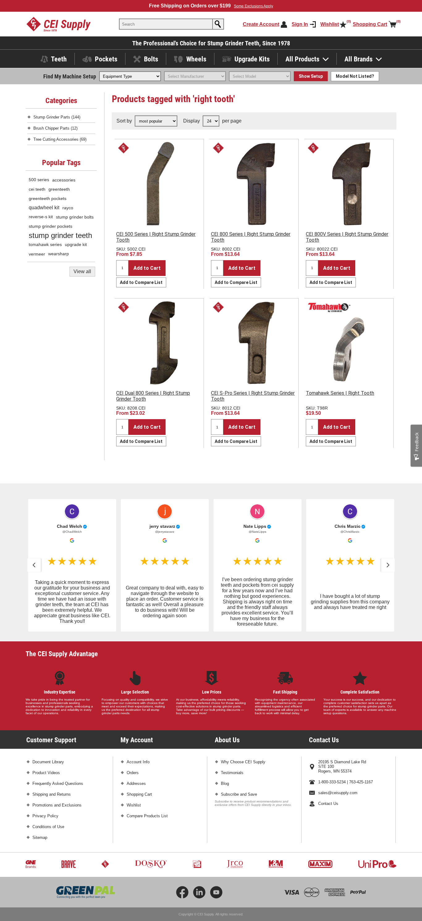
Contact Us (328, 803)
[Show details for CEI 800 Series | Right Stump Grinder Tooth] (254, 184)
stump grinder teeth (60, 235)
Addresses (136, 783)
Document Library (48, 762)
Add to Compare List (141, 282)
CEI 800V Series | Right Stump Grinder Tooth (347, 237)
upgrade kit (76, 244)
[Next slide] (388, 565)
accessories (63, 179)
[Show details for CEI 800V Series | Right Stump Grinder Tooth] (349, 184)
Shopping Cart (139, 794)
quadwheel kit (44, 207)
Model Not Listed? (355, 76)
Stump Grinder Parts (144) (56, 117)
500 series (39, 179)
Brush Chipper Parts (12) (55, 128)
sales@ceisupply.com (337, 792)
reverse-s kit (41, 217)
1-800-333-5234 (332, 782)
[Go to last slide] (34, 565)
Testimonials (232, 772)
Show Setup (311, 76)
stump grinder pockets (50, 226)
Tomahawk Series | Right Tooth (340, 393)
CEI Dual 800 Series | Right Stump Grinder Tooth (153, 396)
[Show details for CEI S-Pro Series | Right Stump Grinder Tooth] (254, 343)
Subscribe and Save (239, 794)
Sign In (300, 24)
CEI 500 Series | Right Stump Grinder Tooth (156, 237)
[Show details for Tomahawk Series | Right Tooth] (349, 343)
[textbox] (166, 24)
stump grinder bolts (75, 217)
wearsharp (58, 254)
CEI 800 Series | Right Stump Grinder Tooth (250, 237)
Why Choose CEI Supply (243, 762)
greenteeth (59, 189)
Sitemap (39, 837)
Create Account (261, 24)
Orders (133, 772)
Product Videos (46, 772)
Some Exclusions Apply (253, 6)
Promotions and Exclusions (57, 805)
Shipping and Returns (51, 794)
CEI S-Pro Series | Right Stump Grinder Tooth (253, 396)
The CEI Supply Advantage (62, 653)
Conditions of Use (48, 826)
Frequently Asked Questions (57, 783)
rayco (67, 207)
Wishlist (134, 805)
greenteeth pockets (47, 198)
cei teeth (37, 189)
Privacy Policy (45, 816)
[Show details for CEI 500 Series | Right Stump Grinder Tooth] (159, 184)
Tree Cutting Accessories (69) (60, 139)
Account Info (138, 762)
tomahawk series (45, 244)
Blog (225, 783)
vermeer (37, 254)
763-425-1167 (361, 782)
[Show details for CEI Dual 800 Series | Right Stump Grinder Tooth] (159, 343)
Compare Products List (147, 816)
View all (82, 271)
